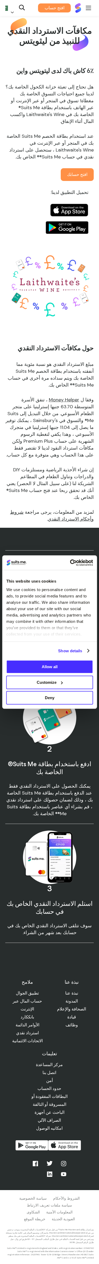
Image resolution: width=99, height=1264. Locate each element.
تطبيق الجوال (27, 993)
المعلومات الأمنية (59, 1212)
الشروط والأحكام (66, 1198)
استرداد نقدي (27, 1033)
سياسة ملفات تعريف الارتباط (49, 1205)
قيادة (71, 1017)
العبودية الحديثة (63, 1219)
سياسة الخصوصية (33, 1198)
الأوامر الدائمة (27, 1025)
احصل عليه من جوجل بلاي (32, 1145)
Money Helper (64, 400)
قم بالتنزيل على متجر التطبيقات (69, 210)
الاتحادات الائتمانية (27, 1041)
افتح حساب (54, 8)
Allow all (50, 666)
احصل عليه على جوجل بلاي (67, 227)
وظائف (71, 1025)
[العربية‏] (10, 8)
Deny (49, 697)
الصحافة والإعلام (71, 1009)
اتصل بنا (49, 1072)
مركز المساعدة (49, 1064)
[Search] (22, 8)
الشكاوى (33, 1212)
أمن (49, 1080)
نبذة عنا (71, 993)
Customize (46, 682)
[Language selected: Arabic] (10, 8)
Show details (70, 651)
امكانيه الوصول (49, 1128)
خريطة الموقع (34, 1219)
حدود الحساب (49, 1088)
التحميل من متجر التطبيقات (64, 1145)
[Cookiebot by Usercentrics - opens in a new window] (70, 562)
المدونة (71, 1001)
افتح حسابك (77, 174)
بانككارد (27, 1017)
